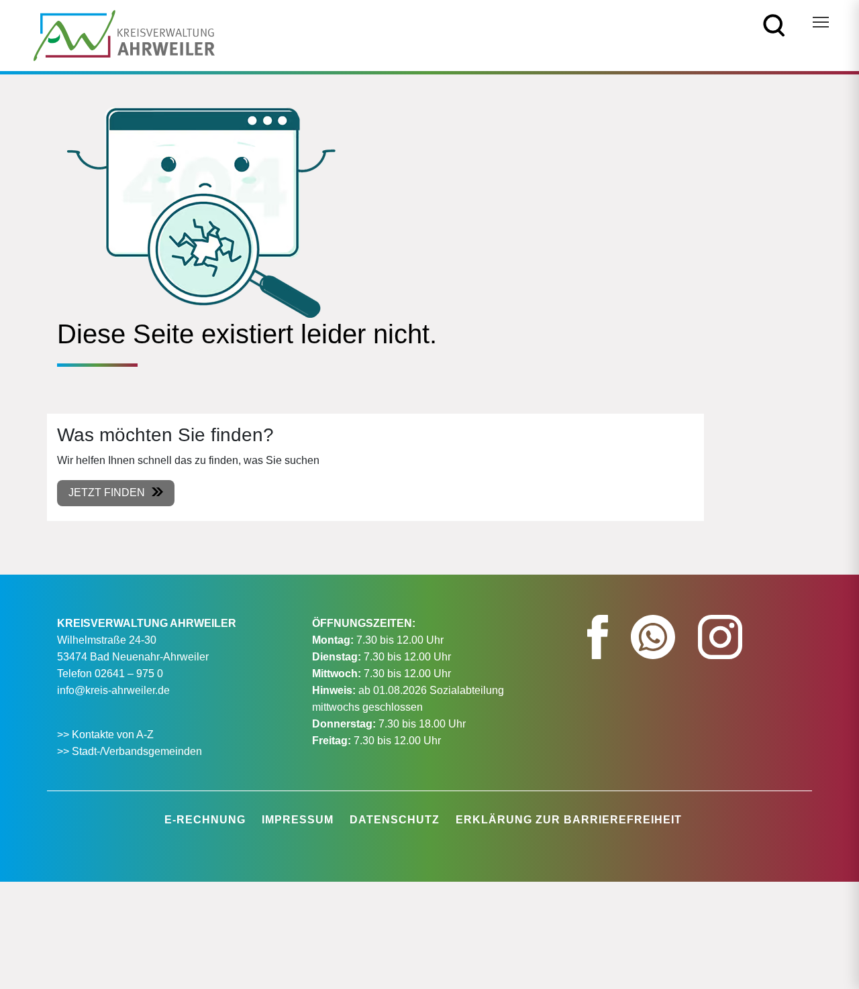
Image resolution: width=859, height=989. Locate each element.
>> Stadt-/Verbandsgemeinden (129, 751)
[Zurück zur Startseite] (124, 34)
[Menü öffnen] (821, 22)
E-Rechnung (205, 819)
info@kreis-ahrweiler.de (113, 690)
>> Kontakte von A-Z (106, 734)
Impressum (298, 819)
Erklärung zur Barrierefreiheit (569, 819)
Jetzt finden (106, 492)
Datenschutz (395, 819)
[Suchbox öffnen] (774, 24)
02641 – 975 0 (129, 673)
